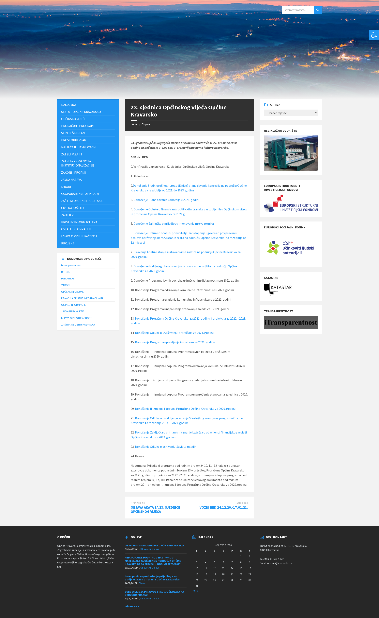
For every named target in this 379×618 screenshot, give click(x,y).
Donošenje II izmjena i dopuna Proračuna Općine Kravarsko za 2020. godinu (185, 409)
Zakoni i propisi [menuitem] (73, 172)
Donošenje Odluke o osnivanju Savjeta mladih (165, 447)
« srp (195, 590)
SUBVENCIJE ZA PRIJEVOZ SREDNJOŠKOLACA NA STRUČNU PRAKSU (154, 593)
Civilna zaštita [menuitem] (72, 208)
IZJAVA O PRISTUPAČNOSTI (76, 318)
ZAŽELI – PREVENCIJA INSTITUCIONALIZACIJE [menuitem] (77, 163)
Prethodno (138, 502)
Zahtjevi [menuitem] (67, 215)
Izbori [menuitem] (66, 187)
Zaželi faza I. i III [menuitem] (73, 154)
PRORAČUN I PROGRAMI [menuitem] (77, 126)
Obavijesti (145, 548)
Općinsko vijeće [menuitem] (73, 119)
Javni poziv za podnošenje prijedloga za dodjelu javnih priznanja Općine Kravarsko (152, 577)
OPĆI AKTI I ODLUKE (72, 291)
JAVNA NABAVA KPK (72, 311)
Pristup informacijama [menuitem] (79, 222)
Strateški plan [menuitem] (73, 133)
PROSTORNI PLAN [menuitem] (73, 140)
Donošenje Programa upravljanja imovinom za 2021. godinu (175, 342)
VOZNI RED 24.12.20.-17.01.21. (224, 507)
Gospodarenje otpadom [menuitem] (80, 194)
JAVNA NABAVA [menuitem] (71, 180)
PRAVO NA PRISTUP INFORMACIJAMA (82, 298)
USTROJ (65, 272)
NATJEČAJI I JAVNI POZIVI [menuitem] (78, 147)
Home (134, 124)
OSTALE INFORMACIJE (73, 305)
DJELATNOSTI (68, 278)
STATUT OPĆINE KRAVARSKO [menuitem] (81, 112)
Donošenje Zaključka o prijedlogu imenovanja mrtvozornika (173, 223)
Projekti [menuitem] (68, 243)
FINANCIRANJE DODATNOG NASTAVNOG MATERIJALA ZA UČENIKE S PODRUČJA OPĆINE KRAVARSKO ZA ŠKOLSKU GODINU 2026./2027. (153, 561)
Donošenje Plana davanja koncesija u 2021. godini (166, 200)
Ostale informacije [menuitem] (76, 229)
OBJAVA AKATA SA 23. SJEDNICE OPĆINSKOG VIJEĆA (155, 509)
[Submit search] (318, 10)
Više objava (132, 606)
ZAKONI (65, 285)
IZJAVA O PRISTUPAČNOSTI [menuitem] (80, 236)
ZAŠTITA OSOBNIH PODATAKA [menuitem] (81, 201)
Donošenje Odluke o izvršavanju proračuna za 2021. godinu (174, 333)
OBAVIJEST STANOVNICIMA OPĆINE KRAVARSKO (154, 545)
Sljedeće (242, 502)
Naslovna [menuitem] (68, 105)
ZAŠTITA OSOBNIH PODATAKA (78, 324)
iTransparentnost (71, 265)
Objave (146, 124)
